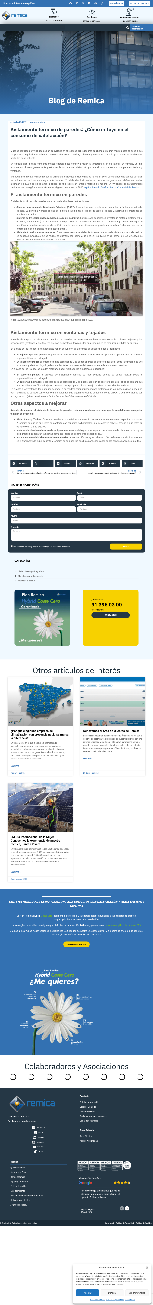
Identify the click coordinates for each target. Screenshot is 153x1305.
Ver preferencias (137, 1293)
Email (79, 493)
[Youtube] (95, 3)
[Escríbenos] (92, 12)
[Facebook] (70, 3)
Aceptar (87, 1293)
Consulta (15, 527)
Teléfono (15, 504)
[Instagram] (83, 3)
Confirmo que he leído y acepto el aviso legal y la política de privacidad (41, 547)
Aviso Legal (130, 1300)
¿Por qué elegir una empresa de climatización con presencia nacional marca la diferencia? (40, 734)
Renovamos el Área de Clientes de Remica (111, 731)
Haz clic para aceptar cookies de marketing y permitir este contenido (76, 278)
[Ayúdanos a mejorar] (130, 12)
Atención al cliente (37, 122)
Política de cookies (97, 1300)
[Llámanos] (54, 12)
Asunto (14, 516)
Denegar (112, 1293)
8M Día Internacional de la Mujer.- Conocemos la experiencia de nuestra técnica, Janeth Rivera (36, 840)
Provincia (81, 504)
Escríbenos (92, 17)
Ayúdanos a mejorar (129, 17)
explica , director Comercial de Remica (112, 187)
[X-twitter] (76, 3)
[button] (147, 1267)
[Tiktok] (102, 3)
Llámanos (54, 17)
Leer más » (16, 766)
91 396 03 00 (106, 605)
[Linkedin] (89, 3)
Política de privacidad (115, 1300)
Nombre (14, 493)
